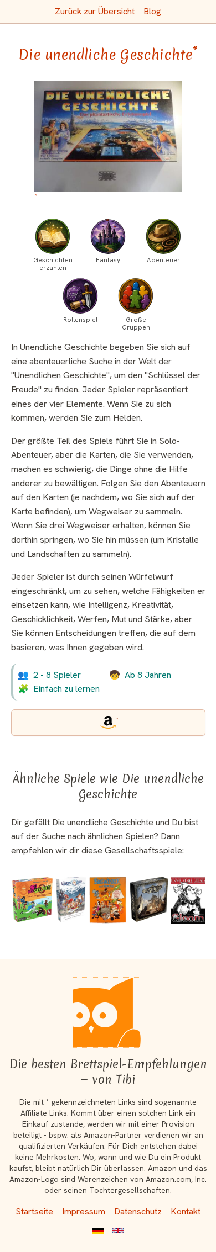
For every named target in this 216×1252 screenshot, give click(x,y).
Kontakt (185, 1211)
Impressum (83, 1211)
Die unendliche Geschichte (108, 54)
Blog (152, 11)
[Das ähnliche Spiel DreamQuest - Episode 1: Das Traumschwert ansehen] (71, 900)
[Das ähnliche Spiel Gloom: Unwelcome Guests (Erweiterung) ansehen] (188, 900)
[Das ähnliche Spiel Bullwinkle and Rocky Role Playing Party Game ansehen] (107, 900)
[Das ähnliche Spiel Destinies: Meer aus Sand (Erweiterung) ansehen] (148, 900)
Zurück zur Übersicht (95, 11)
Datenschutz (138, 1211)
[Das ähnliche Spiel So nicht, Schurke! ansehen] (32, 900)
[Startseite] (108, 1012)
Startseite (34, 1211)
